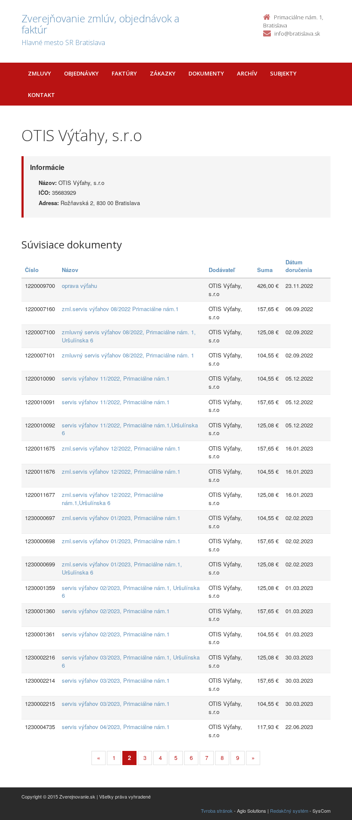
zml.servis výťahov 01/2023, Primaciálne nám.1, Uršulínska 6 (122, 568)
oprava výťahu (79, 285)
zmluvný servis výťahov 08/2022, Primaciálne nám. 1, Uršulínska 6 (129, 336)
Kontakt (41, 95)
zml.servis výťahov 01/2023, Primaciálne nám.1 (121, 518)
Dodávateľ (222, 270)
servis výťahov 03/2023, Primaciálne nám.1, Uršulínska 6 (131, 661)
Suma (265, 270)
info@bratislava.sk (297, 33)
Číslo (32, 270)
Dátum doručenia (298, 266)
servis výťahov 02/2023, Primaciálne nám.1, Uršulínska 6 (131, 592)
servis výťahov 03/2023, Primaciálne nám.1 (116, 680)
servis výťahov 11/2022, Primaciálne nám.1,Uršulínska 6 (130, 429)
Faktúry (124, 73)
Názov (70, 270)
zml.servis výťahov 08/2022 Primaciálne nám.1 (120, 309)
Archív (247, 73)
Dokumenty (206, 73)
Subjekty (283, 73)
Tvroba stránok (217, 810)
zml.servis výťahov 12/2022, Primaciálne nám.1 (121, 448)
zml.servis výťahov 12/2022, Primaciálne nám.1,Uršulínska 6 (112, 498)
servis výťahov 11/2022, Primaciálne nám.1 (116, 378)
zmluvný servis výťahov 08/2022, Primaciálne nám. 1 (128, 355)
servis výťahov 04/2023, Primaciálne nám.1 (116, 727)
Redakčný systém (289, 810)
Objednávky (81, 73)
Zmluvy (39, 73)
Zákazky (163, 73)
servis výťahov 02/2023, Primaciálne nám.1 (116, 611)
